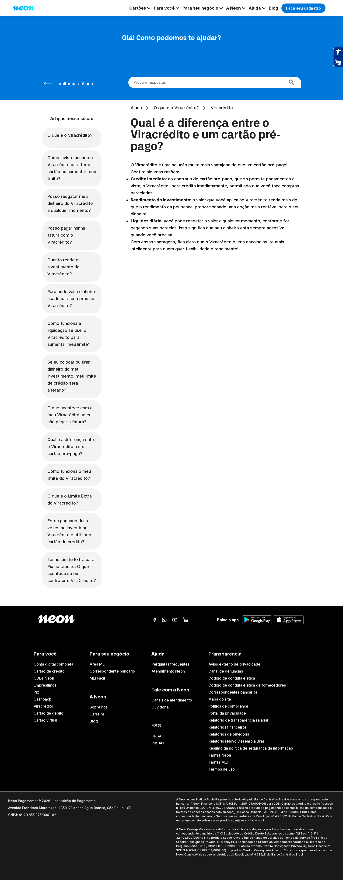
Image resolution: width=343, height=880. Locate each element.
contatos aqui (254, 820)
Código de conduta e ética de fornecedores (247, 685)
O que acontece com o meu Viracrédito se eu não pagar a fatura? (70, 414)
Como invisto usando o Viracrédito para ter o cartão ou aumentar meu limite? (71, 168)
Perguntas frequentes (170, 664)
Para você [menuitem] (164, 8)
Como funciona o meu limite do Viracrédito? (69, 475)
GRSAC (157, 736)
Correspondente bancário (112, 671)
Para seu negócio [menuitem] (200, 8)
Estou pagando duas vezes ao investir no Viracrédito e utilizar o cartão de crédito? (69, 531)
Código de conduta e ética (231, 678)
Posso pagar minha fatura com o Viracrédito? (66, 235)
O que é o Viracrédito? (69, 135)
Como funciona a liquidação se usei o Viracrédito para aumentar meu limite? (68, 334)
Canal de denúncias (225, 671)
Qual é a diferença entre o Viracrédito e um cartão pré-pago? (71, 446)
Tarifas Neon (219, 755)
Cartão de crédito (49, 671)
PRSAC (157, 743)
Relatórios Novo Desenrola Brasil (237, 741)
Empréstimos (45, 685)
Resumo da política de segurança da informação (250, 748)
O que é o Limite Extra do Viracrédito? (69, 499)
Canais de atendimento (171, 700)
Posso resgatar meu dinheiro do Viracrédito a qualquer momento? (70, 203)
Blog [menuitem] (273, 8)
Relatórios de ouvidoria (228, 734)
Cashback (42, 699)
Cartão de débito (48, 713)
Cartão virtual (45, 720)
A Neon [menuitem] (233, 8)
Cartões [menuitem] (137, 8)
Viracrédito (43, 706)
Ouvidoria (160, 707)
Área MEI (97, 664)
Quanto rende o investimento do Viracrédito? (63, 266)
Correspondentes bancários (233, 692)
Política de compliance (228, 706)
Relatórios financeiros (227, 727)
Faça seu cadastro (303, 8)
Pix (36, 692)
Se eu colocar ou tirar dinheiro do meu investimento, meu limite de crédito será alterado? (71, 376)
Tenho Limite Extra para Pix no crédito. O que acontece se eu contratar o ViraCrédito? (71, 570)
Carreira (97, 714)
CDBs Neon (44, 678)
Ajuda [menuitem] (255, 8)
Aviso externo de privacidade (234, 664)
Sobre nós (99, 707)
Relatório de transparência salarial (238, 720)
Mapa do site (219, 699)
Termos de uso (221, 769)
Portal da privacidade (227, 713)
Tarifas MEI (218, 762)
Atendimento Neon (168, 671)
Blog (94, 721)
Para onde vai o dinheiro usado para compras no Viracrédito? (71, 298)
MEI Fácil (97, 678)
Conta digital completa (53, 664)
